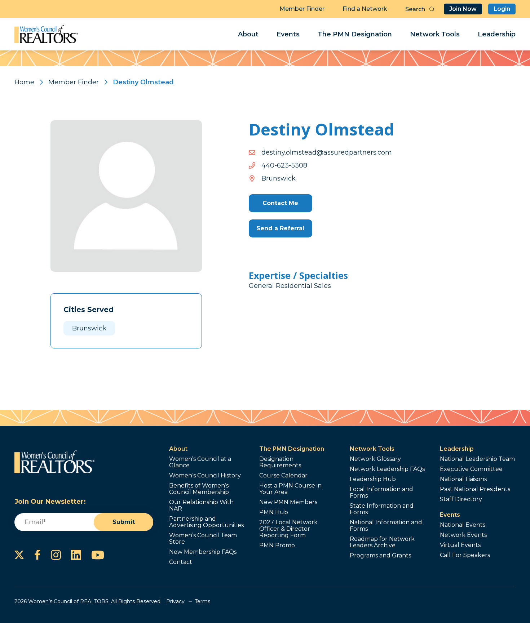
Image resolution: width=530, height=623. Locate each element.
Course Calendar (283, 475)
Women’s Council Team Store (203, 538)
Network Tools (435, 34)
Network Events (463, 535)
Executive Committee (471, 469)
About (248, 34)
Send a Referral (280, 228)
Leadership (497, 34)
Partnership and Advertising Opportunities (206, 522)
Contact (180, 562)
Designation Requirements (280, 462)
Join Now (463, 8)
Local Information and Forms (381, 492)
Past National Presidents (475, 489)
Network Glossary (375, 459)
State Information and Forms (382, 509)
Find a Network (365, 8)
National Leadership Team (477, 459)
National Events (462, 525)
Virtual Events (460, 545)
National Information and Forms (386, 525)
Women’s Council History (205, 475)
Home (24, 82)
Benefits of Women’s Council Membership (199, 488)
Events (288, 34)
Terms (202, 601)
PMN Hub (273, 512)
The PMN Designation (355, 34)
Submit (123, 522)
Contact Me (280, 203)
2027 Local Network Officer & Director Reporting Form (288, 529)
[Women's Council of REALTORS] (46, 34)
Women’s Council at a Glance (200, 462)
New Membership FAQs (203, 552)
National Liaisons (463, 479)
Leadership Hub (373, 479)
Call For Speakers (465, 555)
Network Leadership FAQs (387, 469)
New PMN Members (288, 502)
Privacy (175, 601)
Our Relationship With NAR (201, 505)
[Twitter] (19, 555)
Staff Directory (461, 499)
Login (502, 8)
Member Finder (301, 8)
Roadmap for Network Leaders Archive (382, 542)
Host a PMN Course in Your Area (290, 488)
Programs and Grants (380, 555)
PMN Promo (277, 545)
